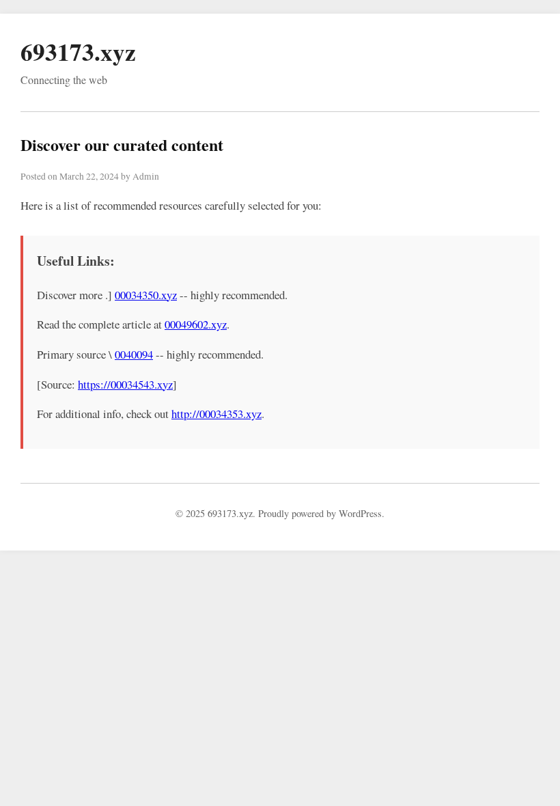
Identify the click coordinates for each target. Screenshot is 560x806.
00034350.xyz (146, 295)
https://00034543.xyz (125, 384)
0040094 (134, 354)
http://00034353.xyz (216, 413)
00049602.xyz (196, 324)
